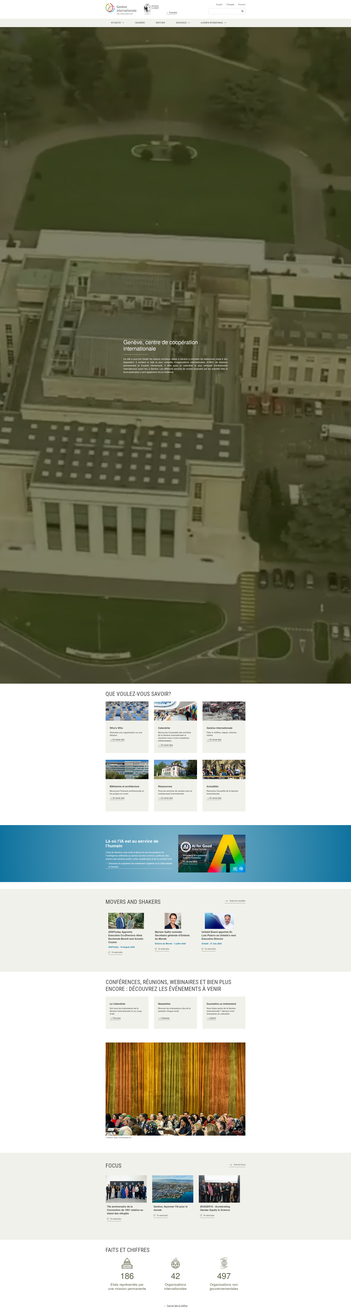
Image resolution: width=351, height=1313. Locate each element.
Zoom (241, 1131)
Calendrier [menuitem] (140, 23)
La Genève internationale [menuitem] (212, 23)
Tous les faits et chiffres (177, 1306)
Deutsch (241, 4)
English (219, 4)
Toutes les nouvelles (237, 901)
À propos (173, 12)
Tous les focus (239, 1165)
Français (230, 4)
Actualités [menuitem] (116, 23)
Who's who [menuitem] (160, 23)
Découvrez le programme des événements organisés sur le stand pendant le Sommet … (140, 865)
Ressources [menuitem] (181, 23)
